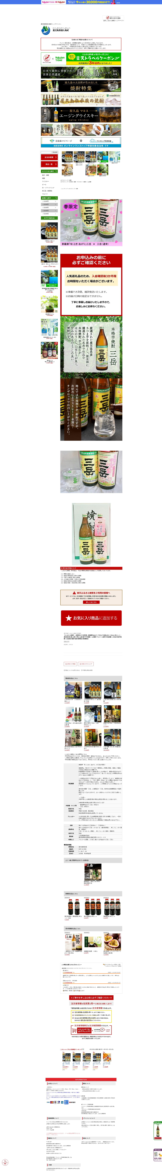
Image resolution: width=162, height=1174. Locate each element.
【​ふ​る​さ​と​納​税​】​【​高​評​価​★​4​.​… (66, 1064)
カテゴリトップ (64, 180)
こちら (85, 754)
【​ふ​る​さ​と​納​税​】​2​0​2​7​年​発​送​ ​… (106, 1064)
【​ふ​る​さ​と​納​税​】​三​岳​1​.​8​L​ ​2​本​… (97, 1064)
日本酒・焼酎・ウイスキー (75, 181)
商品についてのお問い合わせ (72, 670)
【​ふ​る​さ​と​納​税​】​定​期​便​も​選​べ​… (86, 1064)
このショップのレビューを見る (113, 966)
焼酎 (70, 180)
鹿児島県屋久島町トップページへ (51, 24)
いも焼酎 (89, 181)
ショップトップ (64, 188)
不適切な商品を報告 (88, 670)
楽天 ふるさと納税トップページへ (113, 20)
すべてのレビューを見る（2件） (113, 964)
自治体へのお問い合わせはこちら (54, 1153)
